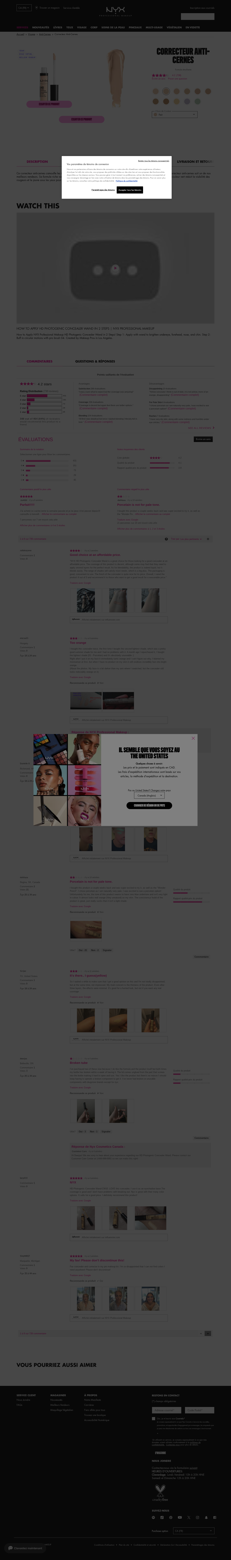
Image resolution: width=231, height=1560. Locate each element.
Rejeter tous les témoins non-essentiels (153, 160)
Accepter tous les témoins (130, 190)
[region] (117, 177)
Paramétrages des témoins (103, 189)
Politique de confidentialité (126, 181)
